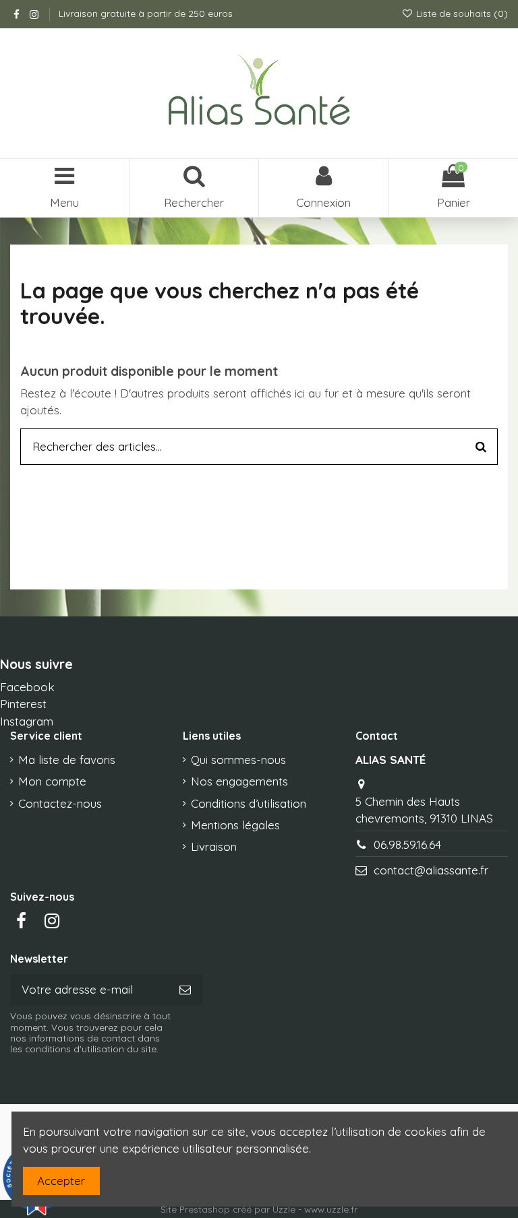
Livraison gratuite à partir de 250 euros (146, 13)
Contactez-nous (60, 803)
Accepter (61, 1181)
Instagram (26, 721)
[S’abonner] (185, 989)
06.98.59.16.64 (407, 844)
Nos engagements (239, 781)
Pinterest (23, 704)
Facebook (27, 687)
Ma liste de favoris (66, 759)
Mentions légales (235, 825)
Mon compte (52, 781)
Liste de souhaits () (460, 13)
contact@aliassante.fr (431, 870)
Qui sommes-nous (238, 759)
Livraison (214, 846)
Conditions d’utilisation (248, 803)
